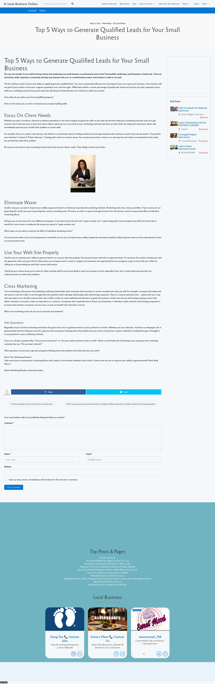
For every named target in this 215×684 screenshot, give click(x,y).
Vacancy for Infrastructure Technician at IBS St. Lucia (107, 563)
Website (7, 466)
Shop (134, 3)
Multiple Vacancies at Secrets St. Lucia (107, 575)
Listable (116, 673)
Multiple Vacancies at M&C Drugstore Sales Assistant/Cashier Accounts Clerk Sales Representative (107, 578)
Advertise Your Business (169, 3)
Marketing (107, 23)
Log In (196, 3)
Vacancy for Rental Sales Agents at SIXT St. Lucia (107, 560)
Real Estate (124, 3)
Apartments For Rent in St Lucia (108, 581)
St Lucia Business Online (21, 4)
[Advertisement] (189, 75)
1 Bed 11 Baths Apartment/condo (186, 147)
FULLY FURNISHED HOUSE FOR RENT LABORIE (192, 124)
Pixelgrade (125, 673)
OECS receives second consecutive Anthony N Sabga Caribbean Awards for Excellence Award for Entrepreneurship (110, 404)
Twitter (42, 10)
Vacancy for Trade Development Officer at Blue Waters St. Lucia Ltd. (108, 569)
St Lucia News (119, 23)
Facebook (32, 10)
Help (204, 3)
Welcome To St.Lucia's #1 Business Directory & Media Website (107, 566)
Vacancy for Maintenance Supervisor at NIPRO (107, 572)
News (185, 3)
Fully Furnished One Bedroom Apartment (192, 109)
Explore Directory (109, 3)
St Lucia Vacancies (107, 557)
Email (89, 454)
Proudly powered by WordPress (97, 673)
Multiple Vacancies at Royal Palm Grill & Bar (107, 584)
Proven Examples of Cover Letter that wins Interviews (32, 404)
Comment (9, 423)
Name (7, 454)
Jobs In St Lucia (145, 3)
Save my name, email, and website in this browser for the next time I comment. (43, 479)
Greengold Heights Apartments (187, 135)
